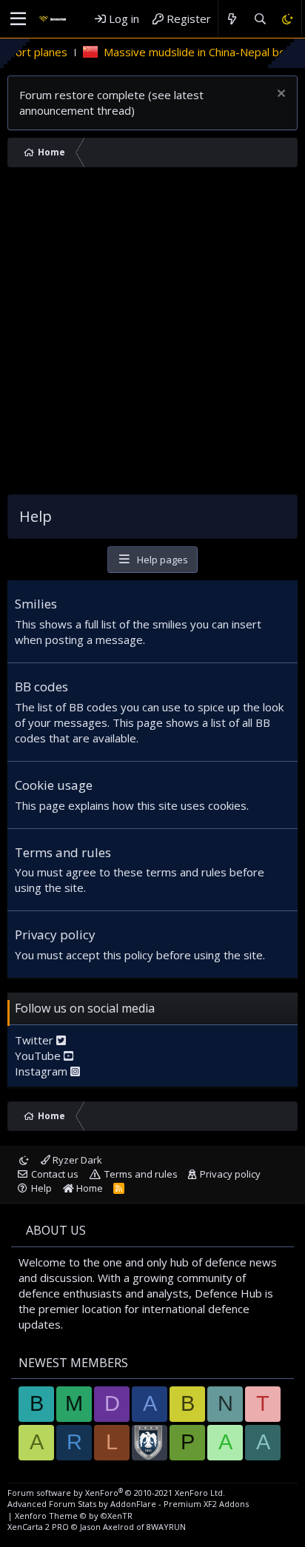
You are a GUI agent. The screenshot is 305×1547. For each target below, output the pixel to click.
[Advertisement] (152, 334)
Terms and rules (63, 852)
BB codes (41, 686)
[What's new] (232, 19)
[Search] (259, 19)
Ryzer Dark (76, 1160)
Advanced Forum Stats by (128, 1503)
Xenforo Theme (74, 1515)
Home (88, 1188)
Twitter (35, 1040)
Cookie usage (54, 784)
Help (41, 1188)
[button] (18, 19)
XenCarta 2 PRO (38, 1526)
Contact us (54, 1174)
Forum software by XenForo (116, 1492)
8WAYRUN (166, 1526)
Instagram (42, 1071)
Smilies (36, 603)
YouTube (39, 1055)
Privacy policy (55, 934)
